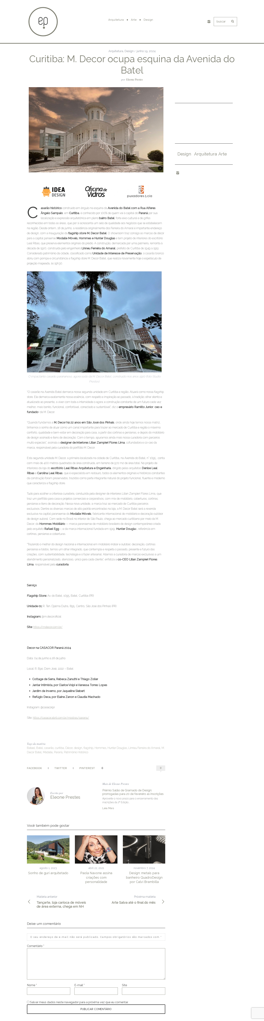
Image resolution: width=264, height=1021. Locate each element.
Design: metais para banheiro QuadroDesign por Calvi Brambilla (144, 877)
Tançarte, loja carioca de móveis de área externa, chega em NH (61, 901)
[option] (48, 855)
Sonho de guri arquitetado (48, 873)
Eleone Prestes (134, 79)
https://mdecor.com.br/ (47, 627)
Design (129, 51)
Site (124, 985)
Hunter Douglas (117, 748)
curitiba (59, 748)
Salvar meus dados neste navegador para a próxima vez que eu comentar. (79, 1002)
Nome (32, 985)
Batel (39, 748)
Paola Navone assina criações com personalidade (96, 877)
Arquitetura (115, 51)
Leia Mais (108, 808)
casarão (49, 748)
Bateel (31, 748)
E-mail (79, 985)
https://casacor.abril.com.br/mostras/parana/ (61, 717)
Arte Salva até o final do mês (134, 899)
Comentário (35, 946)
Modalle (48, 752)
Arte (222, 154)
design (78, 748)
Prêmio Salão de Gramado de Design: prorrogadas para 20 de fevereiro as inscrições (133, 792)
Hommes (100, 748)
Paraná (58, 752)
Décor (69, 748)
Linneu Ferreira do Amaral (144, 748)
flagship (88, 748)
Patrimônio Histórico (76, 752)
